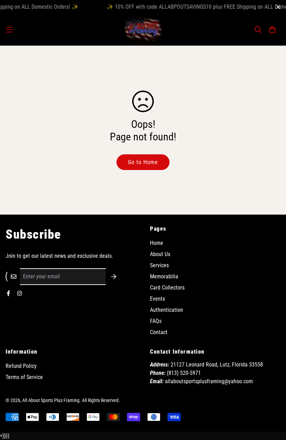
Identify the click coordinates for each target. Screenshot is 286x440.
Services (159, 265)
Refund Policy (21, 366)
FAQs (155, 321)
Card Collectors (167, 287)
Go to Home (143, 162)
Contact (158, 332)
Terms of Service (24, 377)
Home (156, 243)
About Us (160, 254)
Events (157, 298)
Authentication (166, 310)
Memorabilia (164, 276)
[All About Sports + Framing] (143, 29)
